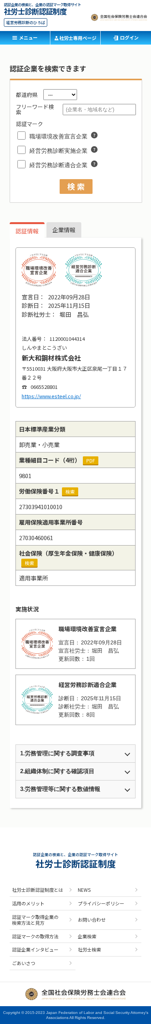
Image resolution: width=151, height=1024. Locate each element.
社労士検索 (89, 949)
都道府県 (27, 94)
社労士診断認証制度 (35, 10)
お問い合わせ (92, 919)
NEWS (84, 889)
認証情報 (27, 231)
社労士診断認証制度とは (37, 889)
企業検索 (87, 936)
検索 (70, 491)
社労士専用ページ (77, 38)
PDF (90, 460)
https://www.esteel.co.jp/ (51, 396)
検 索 (76, 186)
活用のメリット (28, 903)
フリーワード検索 (35, 109)
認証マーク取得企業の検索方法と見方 (35, 919)
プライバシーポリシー (101, 903)
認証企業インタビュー (35, 949)
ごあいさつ (23, 963)
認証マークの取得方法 (35, 936)
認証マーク (29, 123)
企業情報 (64, 230)
